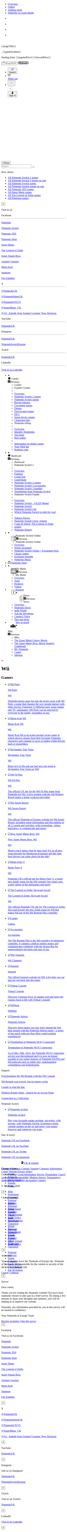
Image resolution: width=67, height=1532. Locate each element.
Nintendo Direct (22, 607)
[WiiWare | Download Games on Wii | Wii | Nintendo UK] (13, 1005)
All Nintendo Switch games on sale (26, 186)
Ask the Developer (24, 613)
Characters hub (22, 420)
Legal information (27, 1174)
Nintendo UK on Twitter (14, 1151)
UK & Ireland (15, 1214)
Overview (13, 4)
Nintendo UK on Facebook (15, 1140)
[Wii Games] (13, 918)
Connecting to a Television (15, 1098)
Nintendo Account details (21, 12)
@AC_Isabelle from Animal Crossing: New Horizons (28, 313)
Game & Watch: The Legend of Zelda (33, 523)
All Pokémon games (18, 198)
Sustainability (22, 1177)
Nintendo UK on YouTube (15, 1146)
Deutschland (14, 1209)
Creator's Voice (22, 616)
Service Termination (47, 1174)
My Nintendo (21, 649)
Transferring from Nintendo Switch (32, 491)
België (11, 1226)
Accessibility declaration (24, 1180)
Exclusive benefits (23, 556)
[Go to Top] (33, 660)
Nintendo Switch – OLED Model (31, 503)
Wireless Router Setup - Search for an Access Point (27, 1092)
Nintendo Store (9, 239)
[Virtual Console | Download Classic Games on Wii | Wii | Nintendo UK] (17, 985)
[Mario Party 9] (16, 862)
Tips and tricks (21, 619)
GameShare (20, 479)
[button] (37, 378)
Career (17, 652)
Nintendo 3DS (8, 233)
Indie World (20, 610)
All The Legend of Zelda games (24, 195)
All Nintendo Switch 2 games (23, 177)
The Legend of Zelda (12, 250)
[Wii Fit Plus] (15, 774)
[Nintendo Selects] (18, 1016)
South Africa (14, 1217)
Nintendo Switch (10, 228)
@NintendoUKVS (11, 302)
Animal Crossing (10, 261)
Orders (11, 7)
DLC (17, 414)
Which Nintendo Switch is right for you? (35, 512)
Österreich (13, 1246)
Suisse (11, 1258)
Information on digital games (29, 443)
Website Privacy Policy (21, 1171)
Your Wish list (21, 446)
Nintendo (6, 222)
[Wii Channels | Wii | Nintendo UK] (16, 955)
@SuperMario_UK (11, 307)
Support (34, 1168)
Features (18, 473)
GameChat (19, 476)
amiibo (17, 526)
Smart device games (24, 417)
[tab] (33, 1163)
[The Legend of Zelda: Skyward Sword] (29, 890)
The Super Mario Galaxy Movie (30, 640)
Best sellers (20, 437)
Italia (10, 1191)
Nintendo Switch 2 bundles (28, 488)
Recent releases (22, 402)
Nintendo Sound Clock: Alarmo (30, 521)
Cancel (4, 1272)
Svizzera (12, 1238)
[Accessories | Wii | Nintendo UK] (15, 929)
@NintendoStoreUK (12, 296)
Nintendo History (23, 529)
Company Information (50, 1168)
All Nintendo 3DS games (21, 189)
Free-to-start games (24, 411)
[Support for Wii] (13, 966)
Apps (17, 580)
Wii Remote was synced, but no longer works (24, 1081)
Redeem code (21, 449)
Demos (18, 408)
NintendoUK (8, 326)
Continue (14, 1272)
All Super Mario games (20, 192)
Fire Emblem (8, 278)
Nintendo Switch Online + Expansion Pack (36, 550)
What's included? (23, 547)
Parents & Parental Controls (15, 1168)
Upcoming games (23, 405)
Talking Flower (22, 518)
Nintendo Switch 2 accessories (30, 485)
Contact (42, 1180)
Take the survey (28, 1321)
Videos (17, 586)
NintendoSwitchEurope (13, 344)
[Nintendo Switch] (18, 1109)
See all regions (15, 1270)
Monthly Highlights (24, 432)
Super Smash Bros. (11, 256)
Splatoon (5, 272)
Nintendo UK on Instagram (15, 1157)
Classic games (21, 553)
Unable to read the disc (13, 1087)
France (11, 1214)
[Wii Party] (14, 684)
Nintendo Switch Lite (25, 509)
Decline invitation (10, 1321)
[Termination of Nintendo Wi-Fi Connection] (31, 1042)
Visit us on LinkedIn (11, 369)
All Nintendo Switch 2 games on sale (27, 180)
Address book (15, 10)
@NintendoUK (9, 291)
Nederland (13, 1194)
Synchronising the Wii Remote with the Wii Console (28, 1076)
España (11, 1183)
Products (18, 583)
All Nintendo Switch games (22, 183)
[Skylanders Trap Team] (21, 749)
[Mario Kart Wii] (17, 718)
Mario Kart (7, 267)
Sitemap (18, 655)
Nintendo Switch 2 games (27, 396)
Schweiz (12, 1255)
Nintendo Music (22, 559)
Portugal (12, 1200)
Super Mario (7, 244)
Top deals (19, 435)
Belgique (12, 1206)
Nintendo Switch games (26, 399)
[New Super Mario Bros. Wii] (23, 833)
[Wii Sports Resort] (18, 802)
